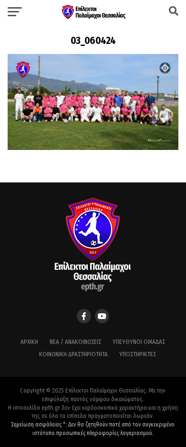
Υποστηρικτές (137, 354)
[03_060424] (93, 147)
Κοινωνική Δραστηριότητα (73, 354)
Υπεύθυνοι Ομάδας (139, 341)
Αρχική (29, 341)
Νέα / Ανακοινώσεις (75, 341)
